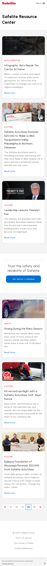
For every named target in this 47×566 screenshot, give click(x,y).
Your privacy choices (23, 543)
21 (11, 507)
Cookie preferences (23, 548)
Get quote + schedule (23, 279)
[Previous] (5, 507)
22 (17, 507)
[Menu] (44, 3)
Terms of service (24, 538)
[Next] (40, 507)
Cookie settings (7, 564)
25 (34, 507)
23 (22, 507)
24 (28, 507)
